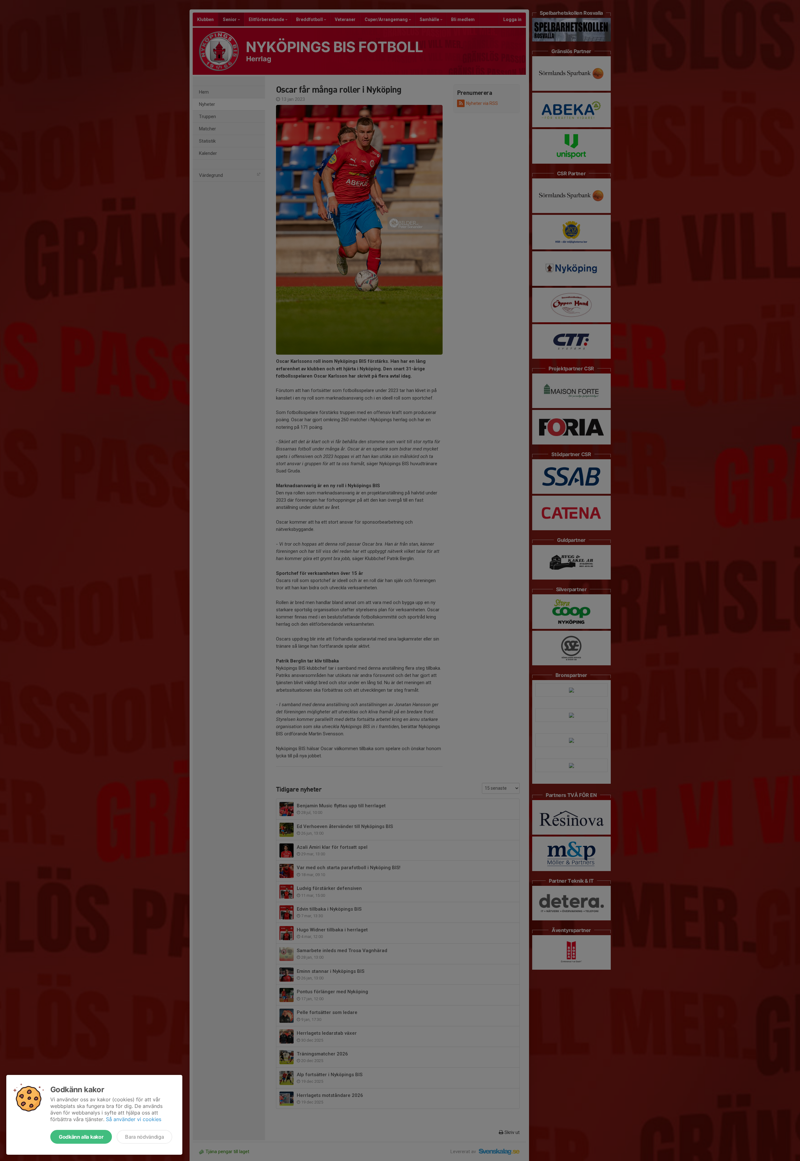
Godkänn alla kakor (81, 1137)
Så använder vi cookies (133, 1119)
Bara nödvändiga (144, 1137)
